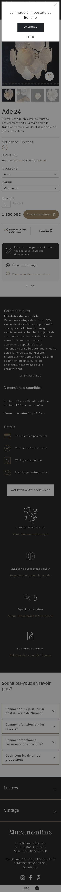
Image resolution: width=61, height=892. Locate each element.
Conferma (30, 27)
